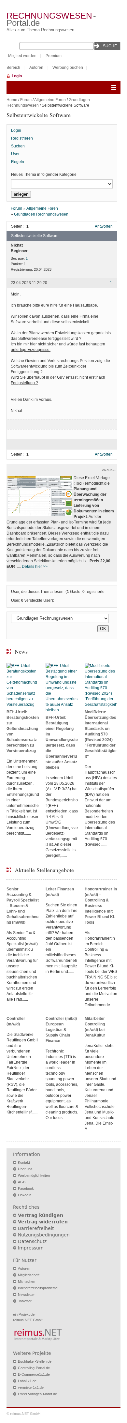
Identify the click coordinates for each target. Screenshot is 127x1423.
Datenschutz (32, 1241)
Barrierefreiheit (36, 1228)
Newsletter (26, 1294)
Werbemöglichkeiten (34, 1175)
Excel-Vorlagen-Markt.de (37, 1394)
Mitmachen (26, 1281)
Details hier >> (35, 566)
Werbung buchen (67, 67)
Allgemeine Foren (50, 100)
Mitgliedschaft (28, 1275)
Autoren (36, 67)
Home (12, 100)
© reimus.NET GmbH (23, 1413)
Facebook (26, 1188)
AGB (21, 1182)
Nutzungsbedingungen (44, 1234)
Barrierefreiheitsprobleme (38, 1288)
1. (111, 283)
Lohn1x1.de (27, 1381)
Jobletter (25, 1301)
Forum (26, 100)
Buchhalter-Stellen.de (34, 1361)
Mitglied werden (22, 55)
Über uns (25, 1169)
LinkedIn (24, 1195)
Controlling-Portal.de (34, 1368)
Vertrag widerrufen (43, 1221)
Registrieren (22, 138)
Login (17, 76)
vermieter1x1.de (31, 1387)
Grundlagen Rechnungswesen (41, 214)
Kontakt (24, 1162)
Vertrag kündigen (40, 1215)
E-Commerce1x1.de (34, 1374)
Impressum (31, 1247)
